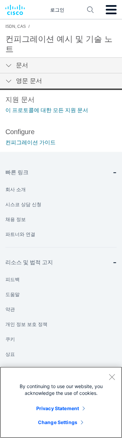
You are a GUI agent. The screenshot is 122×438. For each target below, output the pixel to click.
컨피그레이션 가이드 (30, 142)
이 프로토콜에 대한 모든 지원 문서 (46, 110)
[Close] (111, 376)
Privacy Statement (57, 408)
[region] (61, 402)
